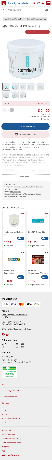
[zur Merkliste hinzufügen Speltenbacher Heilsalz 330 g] (22, 214)
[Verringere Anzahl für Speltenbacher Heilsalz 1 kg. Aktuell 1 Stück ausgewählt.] (4, 110)
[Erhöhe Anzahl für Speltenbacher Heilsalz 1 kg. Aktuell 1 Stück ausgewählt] (12, 110)
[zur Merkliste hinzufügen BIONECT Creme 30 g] (46, 214)
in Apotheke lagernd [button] (37, 246)
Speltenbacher (15, 191)
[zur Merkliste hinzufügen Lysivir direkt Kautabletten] (22, 253)
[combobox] (25, 10)
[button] (47, 10)
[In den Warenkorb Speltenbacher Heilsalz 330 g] (20, 238)
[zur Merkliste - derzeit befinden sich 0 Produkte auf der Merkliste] (38, 3)
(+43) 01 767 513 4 (13, 322)
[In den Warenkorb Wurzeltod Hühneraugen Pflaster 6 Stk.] (44, 277)
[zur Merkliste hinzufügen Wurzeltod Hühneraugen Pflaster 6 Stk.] (46, 253)
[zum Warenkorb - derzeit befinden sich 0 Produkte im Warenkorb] (42, 3)
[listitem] (26, 384)
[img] (6, 86)
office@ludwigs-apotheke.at (19, 329)
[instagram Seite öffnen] (7, 334)
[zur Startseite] (17, 3)
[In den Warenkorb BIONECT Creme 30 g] (44, 238)
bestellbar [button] (46, 119)
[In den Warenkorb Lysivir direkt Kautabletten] (20, 277)
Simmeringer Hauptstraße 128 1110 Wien (14, 316)
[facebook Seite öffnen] (3, 334)
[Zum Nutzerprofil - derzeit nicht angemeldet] (34, 3)
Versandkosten (45, 116)
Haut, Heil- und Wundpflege (24, 187)
